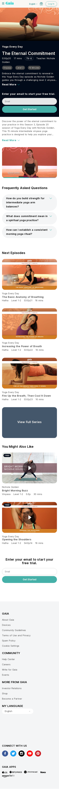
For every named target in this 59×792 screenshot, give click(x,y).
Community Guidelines (14, 630)
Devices (6, 625)
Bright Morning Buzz (15, 490)
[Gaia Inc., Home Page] (10, 3)
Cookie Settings (10, 645)
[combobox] (17, 711)
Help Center (8, 659)
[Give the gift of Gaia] (41, 3)
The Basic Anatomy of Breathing (23, 297)
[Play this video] (29, 468)
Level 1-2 (16, 300)
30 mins (38, 494)
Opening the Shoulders (16, 539)
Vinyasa (6, 494)
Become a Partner (12, 698)
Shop (5, 693)
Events (5, 674)
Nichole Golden (10, 487)
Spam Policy (9, 640)
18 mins (39, 300)
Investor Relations (12, 688)
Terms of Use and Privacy (16, 635)
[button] (29, 202)
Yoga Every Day (12, 46)
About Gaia (8, 619)
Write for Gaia (9, 669)
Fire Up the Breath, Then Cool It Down (26, 395)
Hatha (5, 300)
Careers (6, 664)
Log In (51, 4)
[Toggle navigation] (3, 3)
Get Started (29, 109)
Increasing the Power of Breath (22, 346)
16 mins (40, 350)
